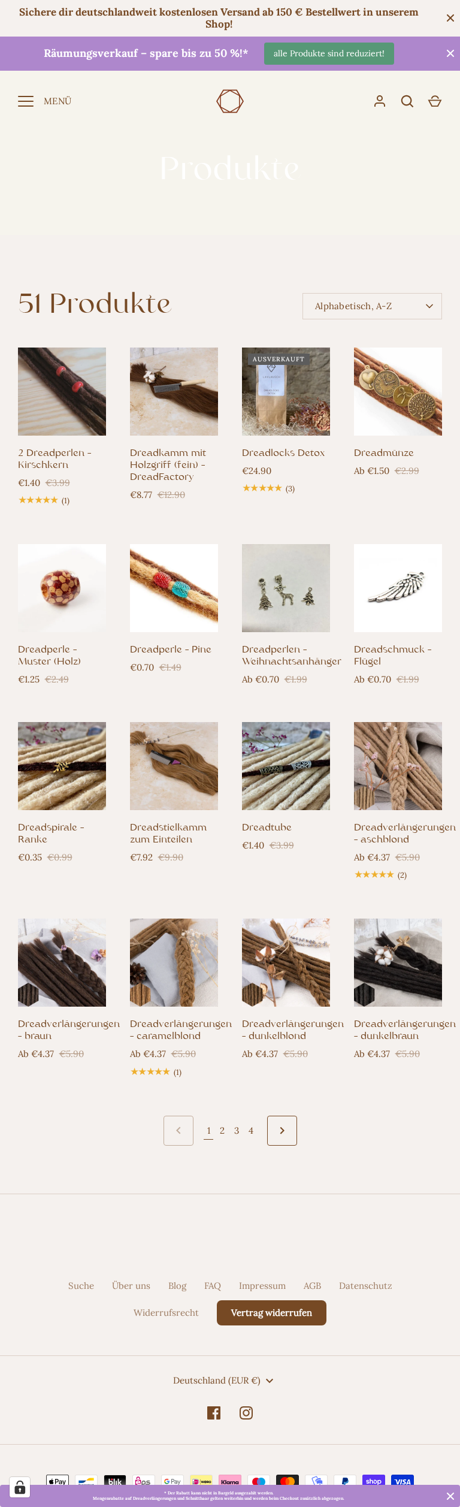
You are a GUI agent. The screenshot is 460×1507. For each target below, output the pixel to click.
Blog (177, 1285)
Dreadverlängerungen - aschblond (405, 834)
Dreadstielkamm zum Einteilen (168, 834)
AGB (312, 1285)
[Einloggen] (380, 101)
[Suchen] (407, 101)
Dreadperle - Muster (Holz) (49, 656)
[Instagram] (246, 1413)
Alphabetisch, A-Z (353, 306)
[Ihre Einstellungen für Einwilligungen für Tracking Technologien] (20, 1487)
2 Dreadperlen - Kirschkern (54, 459)
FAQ (212, 1285)
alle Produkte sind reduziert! (329, 53)
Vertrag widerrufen (271, 1312)
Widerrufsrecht (166, 1312)
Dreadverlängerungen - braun (69, 1030)
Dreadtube (267, 828)
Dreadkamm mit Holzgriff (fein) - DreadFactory (168, 465)
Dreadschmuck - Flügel (392, 656)
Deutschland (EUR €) (217, 1380)
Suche (81, 1285)
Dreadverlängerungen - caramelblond (181, 1030)
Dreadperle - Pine (170, 650)
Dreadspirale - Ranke (51, 834)
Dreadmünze (384, 453)
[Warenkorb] (435, 101)
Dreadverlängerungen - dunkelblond (293, 1030)
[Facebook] (214, 1413)
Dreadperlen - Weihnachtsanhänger (291, 656)
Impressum (262, 1285)
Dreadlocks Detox (283, 453)
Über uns (131, 1285)
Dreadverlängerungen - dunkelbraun (405, 1030)
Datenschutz (365, 1285)
